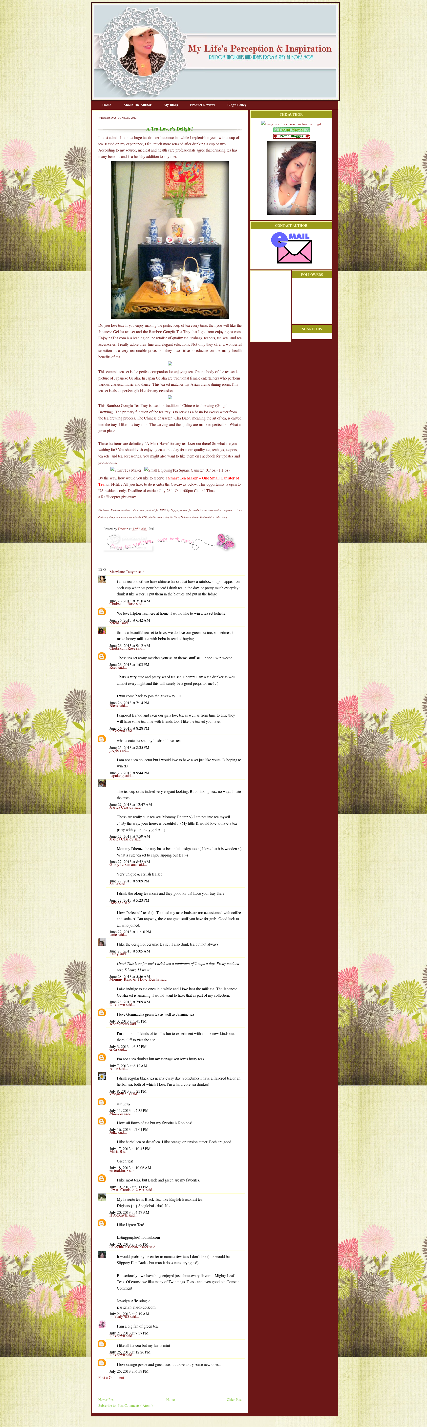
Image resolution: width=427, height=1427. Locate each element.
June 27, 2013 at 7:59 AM (129, 836)
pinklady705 (119, 1316)
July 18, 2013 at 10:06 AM (130, 1167)
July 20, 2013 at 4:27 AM (129, 1212)
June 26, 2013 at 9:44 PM (129, 772)
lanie (113, 934)
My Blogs (171, 104)
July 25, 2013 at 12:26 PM (129, 1351)
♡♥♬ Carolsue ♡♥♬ (127, 1189)
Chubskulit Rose (122, 603)
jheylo (114, 750)
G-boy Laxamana (123, 864)
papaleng (117, 775)
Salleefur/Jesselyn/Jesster (129, 1246)
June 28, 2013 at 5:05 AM (129, 950)
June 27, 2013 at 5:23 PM (129, 900)
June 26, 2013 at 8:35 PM (129, 747)
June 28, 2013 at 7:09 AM (129, 1001)
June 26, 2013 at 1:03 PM (129, 664)
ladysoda (116, 902)
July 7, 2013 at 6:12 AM (128, 1065)
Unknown (117, 730)
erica (113, 1049)
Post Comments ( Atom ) (135, 1405)
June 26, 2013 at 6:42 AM (129, 620)
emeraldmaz (119, 1170)
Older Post (234, 1399)
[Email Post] (150, 528)
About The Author (138, 104)
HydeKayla (118, 1215)
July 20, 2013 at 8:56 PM (129, 1244)
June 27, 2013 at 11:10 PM (130, 931)
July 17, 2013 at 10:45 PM (129, 1148)
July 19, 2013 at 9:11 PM (129, 1186)
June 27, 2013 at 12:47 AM (130, 804)
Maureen (116, 1113)
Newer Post (106, 1399)
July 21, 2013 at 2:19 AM (129, 1313)
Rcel (113, 667)
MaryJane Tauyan (123, 571)
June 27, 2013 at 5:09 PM (129, 880)
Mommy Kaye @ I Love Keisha (134, 979)
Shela (114, 883)
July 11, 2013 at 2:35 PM (129, 1110)
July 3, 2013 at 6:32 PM (128, 1046)
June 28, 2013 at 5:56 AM (129, 976)
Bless (114, 705)
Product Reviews (203, 104)
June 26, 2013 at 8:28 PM (129, 728)
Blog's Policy (236, 104)
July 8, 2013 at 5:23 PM (128, 1091)
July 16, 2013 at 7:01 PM (129, 1129)
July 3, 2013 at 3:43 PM (128, 1021)
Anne (114, 1068)
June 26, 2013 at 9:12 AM (129, 645)
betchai (115, 622)
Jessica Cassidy (121, 807)
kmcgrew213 (120, 1093)
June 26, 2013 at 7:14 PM (129, 702)
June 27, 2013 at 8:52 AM (129, 861)
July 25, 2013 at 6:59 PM (129, 1371)
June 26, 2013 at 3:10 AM (129, 600)
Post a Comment (111, 1377)
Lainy (114, 953)
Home (107, 104)
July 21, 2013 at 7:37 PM (129, 1332)
